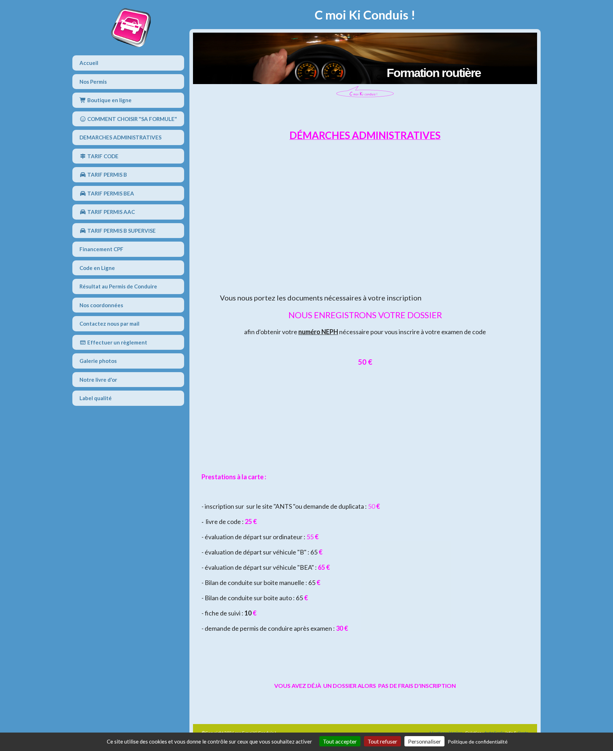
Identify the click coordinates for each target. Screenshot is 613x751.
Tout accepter (340, 741)
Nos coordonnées (101, 305)
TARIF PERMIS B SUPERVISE (121, 230)
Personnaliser (424, 741)
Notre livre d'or (98, 379)
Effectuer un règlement (116, 342)
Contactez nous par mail (109, 323)
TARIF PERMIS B (106, 174)
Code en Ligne (97, 268)
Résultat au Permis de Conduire (118, 286)
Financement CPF (101, 249)
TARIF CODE (102, 156)
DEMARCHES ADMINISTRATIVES (120, 137)
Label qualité (95, 398)
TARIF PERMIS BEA (110, 193)
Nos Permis (93, 81)
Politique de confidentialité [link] (478, 742)
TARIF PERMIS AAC (110, 212)
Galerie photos (98, 361)
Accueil (88, 63)
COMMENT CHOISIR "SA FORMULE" (131, 119)
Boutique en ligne (109, 100)
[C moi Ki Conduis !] (131, 28)
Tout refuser (382, 741)
